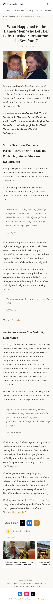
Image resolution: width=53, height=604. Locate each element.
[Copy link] (37, 523)
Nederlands (30, 586)
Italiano (21, 586)
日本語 (9, 583)
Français (23, 583)
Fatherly (16, 320)
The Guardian (18, 512)
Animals (48, 11)
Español (15, 583)
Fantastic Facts (20, 599)
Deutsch (30, 583)
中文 (45, 583)
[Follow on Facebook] (20, 594)
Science (7, 11)
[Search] (48, 4)
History (30, 11)
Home (5, 16)
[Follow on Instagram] (26, 594)
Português (38, 583)
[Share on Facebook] (29, 523)
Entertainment (19, 11)
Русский (38, 586)
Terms (35, 599)
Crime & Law (13, 16)
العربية (16, 586)
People (39, 11)
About (29, 599)
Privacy (41, 599)
